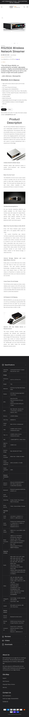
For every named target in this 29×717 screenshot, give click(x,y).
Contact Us (5, 701)
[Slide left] (11, 43)
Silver (3, 109)
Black (10, 109)
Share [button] (4, 62)
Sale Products (6, 681)
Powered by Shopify (18, 714)
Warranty (5, 687)
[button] (1, 7)
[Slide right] (17, 43)
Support (4, 678)
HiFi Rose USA (12, 714)
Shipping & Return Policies (9, 684)
